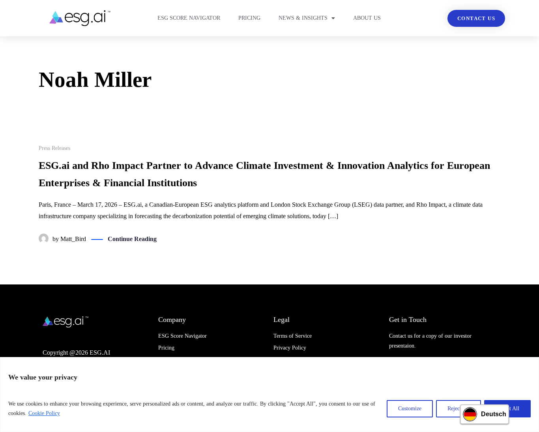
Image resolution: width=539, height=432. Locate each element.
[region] (269, 394)
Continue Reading (132, 239)
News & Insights (303, 18)
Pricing (249, 18)
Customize (409, 408)
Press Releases (54, 148)
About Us (367, 18)
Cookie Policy (44, 413)
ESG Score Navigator (188, 18)
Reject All (458, 408)
